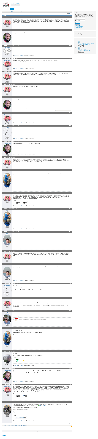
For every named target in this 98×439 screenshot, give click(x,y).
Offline (7, 42)
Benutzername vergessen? (79, 26)
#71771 (70, 208)
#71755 (70, 71)
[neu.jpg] (23, 395)
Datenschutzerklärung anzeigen (16, 3)
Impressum (4, 435)
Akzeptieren (13, 5)
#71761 (70, 125)
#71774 (70, 231)
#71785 (70, 310)
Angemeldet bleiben (79, 22)
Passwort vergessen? (78, 27)
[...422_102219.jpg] (42, 405)
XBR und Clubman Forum (15, 11)
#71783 (70, 283)
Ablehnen (17, 5)
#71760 (70, 112)
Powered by (34, 429)
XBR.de (4, 8)
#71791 (70, 368)
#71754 (70, 58)
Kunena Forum (39, 429)
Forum (12, 8)
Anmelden (16, 42)
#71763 (70, 141)
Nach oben (94, 436)
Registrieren (21, 42)
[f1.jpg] (16, 202)
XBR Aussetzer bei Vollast (25, 11)
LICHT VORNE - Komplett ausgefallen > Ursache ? (86, 43)
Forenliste (8, 11)
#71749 (70, 29)
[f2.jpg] (23, 202)
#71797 (70, 384)
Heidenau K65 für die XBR (82, 49)
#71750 (70, 45)
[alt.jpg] (19, 396)
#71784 (70, 297)
